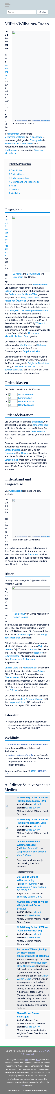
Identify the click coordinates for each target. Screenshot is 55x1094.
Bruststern (18, 276)
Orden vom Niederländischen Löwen (22, 334)
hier (26, 1059)
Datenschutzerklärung (35, 1090)
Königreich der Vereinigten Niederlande (29, 310)
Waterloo (41, 344)
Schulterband (33, 273)
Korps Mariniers (17, 702)
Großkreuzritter (25, 394)
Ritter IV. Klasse (26, 404)
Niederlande (36, 136)
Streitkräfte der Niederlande (18, 143)
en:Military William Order (29, 896)
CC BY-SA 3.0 (45, 120)
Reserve (38, 652)
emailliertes (37, 421)
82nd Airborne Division (31, 698)
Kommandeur (25, 397)
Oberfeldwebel (12, 677)
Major (41, 646)
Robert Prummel (22, 120)
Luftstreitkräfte (12, 655)
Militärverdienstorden (15, 136)
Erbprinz (27, 351)
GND (33, 771)
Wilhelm (36, 351)
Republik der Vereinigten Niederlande (6, 237)
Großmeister (11, 149)
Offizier (13, 690)
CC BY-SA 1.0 (32, 1026)
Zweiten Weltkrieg (13, 369)
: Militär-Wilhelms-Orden (27, 744)
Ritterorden (13, 133)
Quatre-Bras (26, 344)
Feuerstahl (10, 452)
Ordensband (15, 490)
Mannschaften (30, 667)
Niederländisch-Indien (25, 366)
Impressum (14, 1090)
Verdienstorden (40, 284)
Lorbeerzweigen (12, 449)
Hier (38, 1059)
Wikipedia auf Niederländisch (40, 120)
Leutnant (32, 649)
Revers (24, 452)
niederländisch (6, 71)
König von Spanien (30, 297)
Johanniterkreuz (41, 424)
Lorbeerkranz (11, 459)
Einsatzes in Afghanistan (22, 659)
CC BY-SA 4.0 (32, 807)
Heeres (8, 649)
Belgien (8, 290)
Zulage (40, 670)
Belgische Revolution (38, 363)
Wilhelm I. (18, 273)
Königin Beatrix (20, 616)
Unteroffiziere (11, 667)
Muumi (37, 804)
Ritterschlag (19, 613)
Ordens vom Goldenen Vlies (23, 294)
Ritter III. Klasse (26, 401)
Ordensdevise (38, 431)
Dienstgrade (36, 140)
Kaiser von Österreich (15, 300)
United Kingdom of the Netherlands (32, 964)
